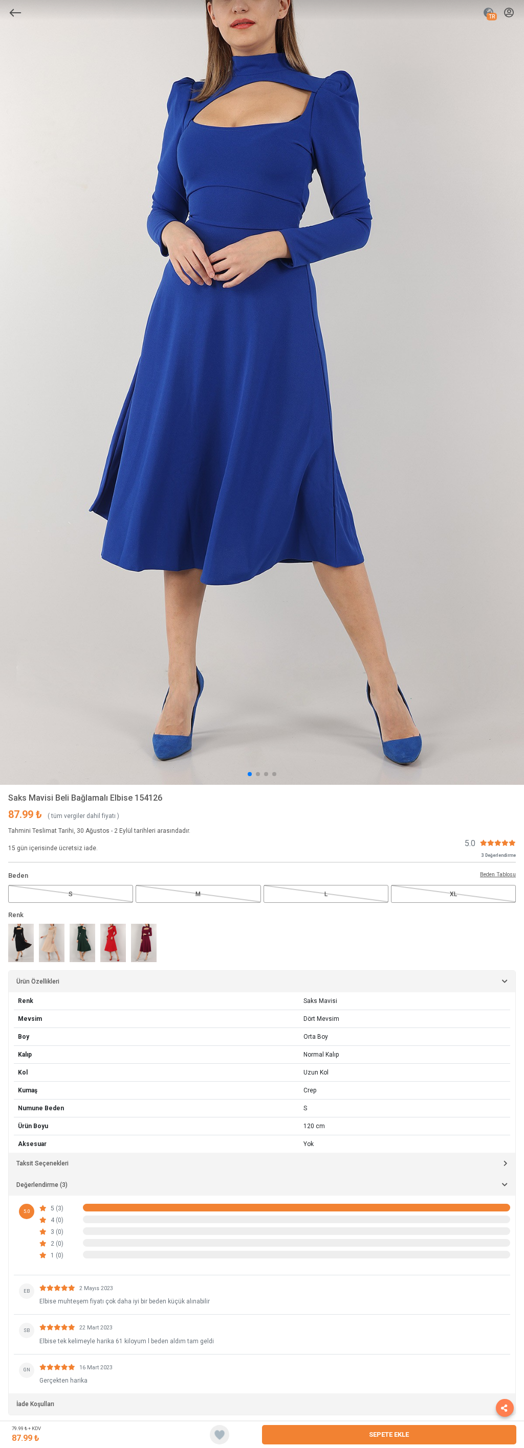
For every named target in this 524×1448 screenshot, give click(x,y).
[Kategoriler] (15, 13)
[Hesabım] (509, 13)
